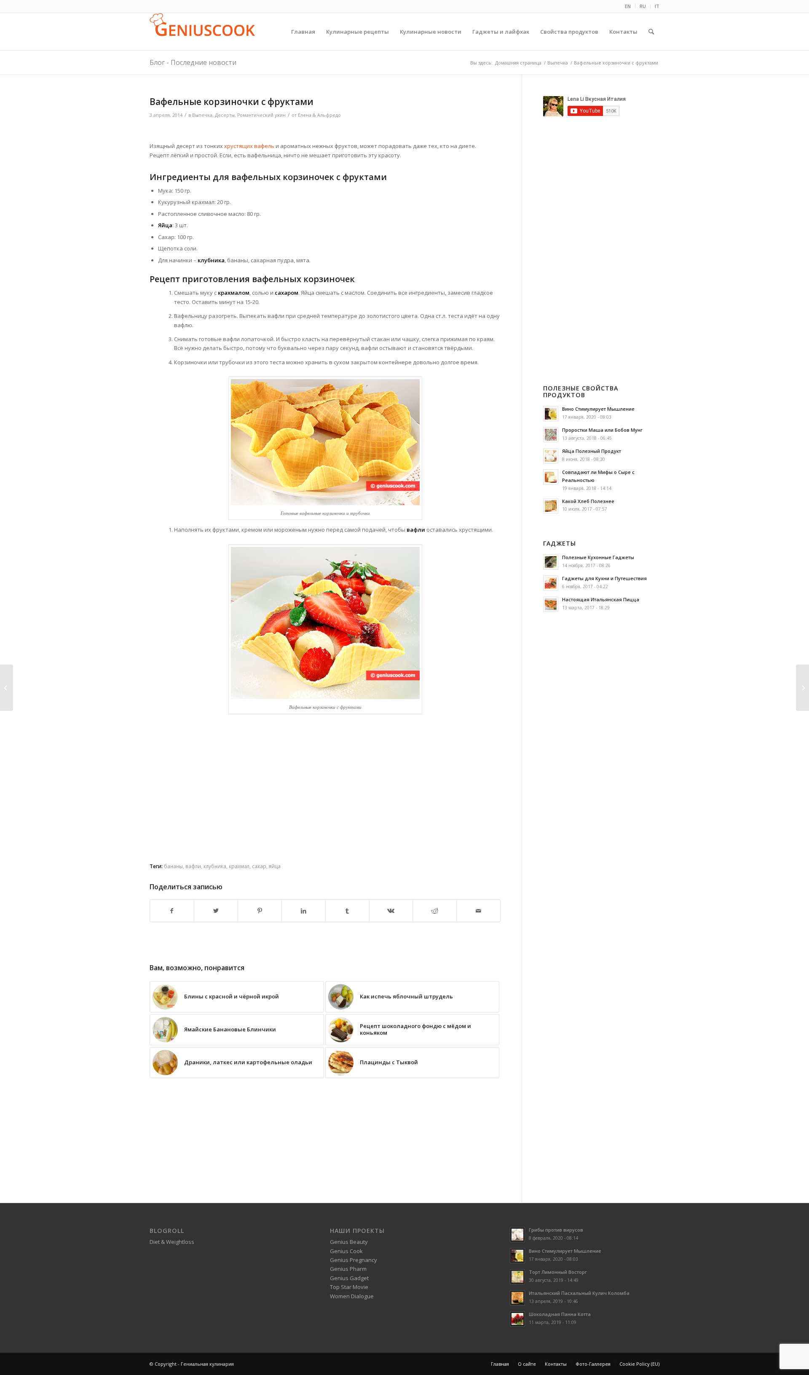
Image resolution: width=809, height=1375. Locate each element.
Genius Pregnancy (353, 1260)
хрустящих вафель (249, 146)
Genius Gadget (349, 1278)
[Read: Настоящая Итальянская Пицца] (550, 604)
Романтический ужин (261, 115)
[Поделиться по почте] (478, 911)
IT (657, 6)
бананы (173, 866)
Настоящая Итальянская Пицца (600, 599)
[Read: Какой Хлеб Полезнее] (550, 506)
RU (643, 6)
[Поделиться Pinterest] (259, 911)
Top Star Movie (349, 1287)
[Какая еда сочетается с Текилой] (802, 688)
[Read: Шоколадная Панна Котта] (517, 1319)
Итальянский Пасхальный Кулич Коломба (579, 1293)
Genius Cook (346, 1251)
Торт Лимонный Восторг (558, 1272)
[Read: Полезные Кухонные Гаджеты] (550, 562)
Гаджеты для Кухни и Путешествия (604, 578)
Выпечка (202, 115)
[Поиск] (651, 31)
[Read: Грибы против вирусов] (517, 1234)
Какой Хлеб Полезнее (588, 501)
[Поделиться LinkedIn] (303, 911)
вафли (193, 866)
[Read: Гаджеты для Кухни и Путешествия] (550, 583)
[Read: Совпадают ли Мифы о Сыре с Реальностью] (550, 476)
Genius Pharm (348, 1269)
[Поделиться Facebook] (172, 911)
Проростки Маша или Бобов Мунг (602, 430)
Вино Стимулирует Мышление (598, 409)
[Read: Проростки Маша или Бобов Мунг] (550, 434)
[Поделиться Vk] (391, 911)
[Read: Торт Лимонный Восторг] (517, 1276)
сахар (259, 866)
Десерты (225, 115)
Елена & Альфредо (319, 115)
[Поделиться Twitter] (216, 911)
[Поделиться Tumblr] (347, 911)
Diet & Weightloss (172, 1242)
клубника (215, 866)
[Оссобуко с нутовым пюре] (6, 688)
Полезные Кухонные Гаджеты (598, 557)
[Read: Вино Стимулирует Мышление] (550, 413)
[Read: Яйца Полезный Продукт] (550, 455)
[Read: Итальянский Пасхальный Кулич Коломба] (517, 1297)
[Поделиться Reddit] (434, 911)
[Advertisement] (325, 131)
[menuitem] (628, 6)
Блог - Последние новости (193, 62)
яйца (275, 866)
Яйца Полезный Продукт (591, 451)
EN (628, 6)
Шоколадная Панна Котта (560, 1314)
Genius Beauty (349, 1242)
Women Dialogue (352, 1296)
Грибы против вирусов (556, 1230)
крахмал (239, 866)
